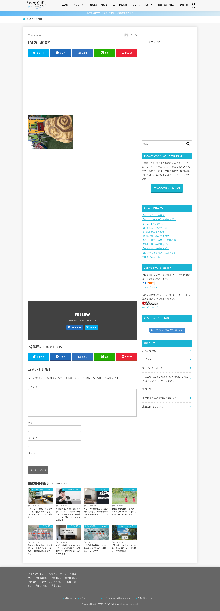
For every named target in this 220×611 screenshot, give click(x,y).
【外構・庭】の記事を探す (155, 244)
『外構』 (57, 582)
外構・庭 (148, 5)
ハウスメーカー (78, 5)
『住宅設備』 (42, 578)
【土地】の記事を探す (153, 232)
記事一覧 (184, 5)
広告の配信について (152, 406)
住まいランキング (150, 307)
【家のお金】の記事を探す (155, 248)
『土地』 (55, 578)
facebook (76, 327)
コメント (33, 386)
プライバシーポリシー (153, 368)
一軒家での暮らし (151, 256)
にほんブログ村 (150, 287)
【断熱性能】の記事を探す (155, 236)
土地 (113, 5)
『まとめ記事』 (36, 574)
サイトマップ (149, 359)
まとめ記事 (63, 5)
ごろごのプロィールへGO (167, 188)
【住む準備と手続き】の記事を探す (160, 252)
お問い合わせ (149, 350)
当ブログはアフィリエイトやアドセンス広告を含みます (110, 13)
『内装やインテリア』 (39, 582)
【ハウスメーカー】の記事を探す (159, 219)
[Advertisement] (82, 85)
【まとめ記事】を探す (153, 215)
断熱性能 (123, 5)
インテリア (136, 5)
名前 (31, 422)
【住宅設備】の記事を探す (155, 228)
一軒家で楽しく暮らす (166, 5)
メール (32, 438)
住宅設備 (93, 5)
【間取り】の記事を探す (154, 223)
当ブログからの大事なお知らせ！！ (160, 398)
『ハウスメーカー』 (56, 574)
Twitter (93, 327)
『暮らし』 (56, 585)
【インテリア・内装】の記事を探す (160, 240)
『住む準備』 (42, 585)
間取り (104, 5)
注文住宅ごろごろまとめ (108, 604)
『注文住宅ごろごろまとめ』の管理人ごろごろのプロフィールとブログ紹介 (165, 378)
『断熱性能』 (69, 578)
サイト (31, 453)
